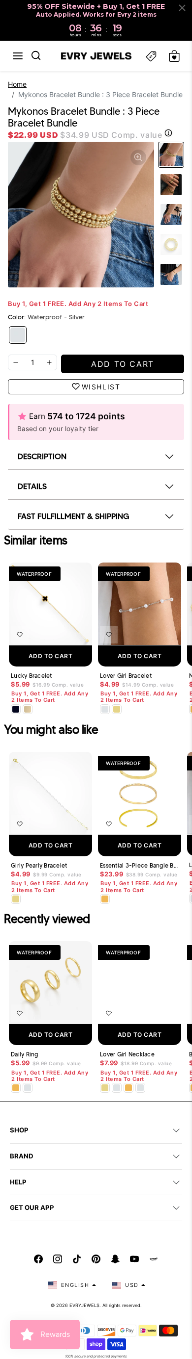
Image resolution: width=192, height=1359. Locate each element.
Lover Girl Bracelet (126, 675)
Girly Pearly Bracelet (39, 865)
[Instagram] (57, 1259)
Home (17, 84)
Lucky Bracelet (31, 675)
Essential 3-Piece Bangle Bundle (139, 865)
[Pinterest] (96, 1259)
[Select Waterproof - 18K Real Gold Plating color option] (105, 899)
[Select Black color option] (16, 709)
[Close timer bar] (182, 8)
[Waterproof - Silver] (18, 335)
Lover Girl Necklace (127, 1054)
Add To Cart (51, 656)
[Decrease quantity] (15, 362)
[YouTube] (134, 1259)
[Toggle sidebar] (151, 56)
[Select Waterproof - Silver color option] (27, 1088)
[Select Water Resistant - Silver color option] (105, 709)
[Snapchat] (115, 1259)
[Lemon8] (153, 1259)
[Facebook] (38, 1259)
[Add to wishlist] (20, 634)
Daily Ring (24, 1054)
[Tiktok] (76, 1259)
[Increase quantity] (49, 362)
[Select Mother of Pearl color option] (27, 709)
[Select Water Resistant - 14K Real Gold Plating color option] (117, 709)
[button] (18, 56)
